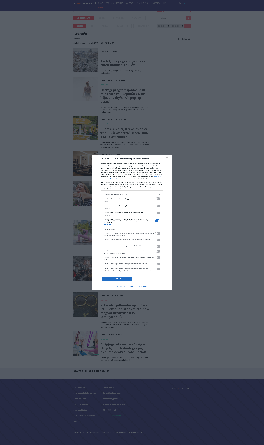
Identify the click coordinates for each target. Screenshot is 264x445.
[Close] (168, 159)
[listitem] (132, 194)
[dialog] (132, 222)
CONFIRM (117, 279)
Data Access (132, 286)
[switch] (157, 198)
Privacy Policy (143, 286)
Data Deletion (120, 286)
